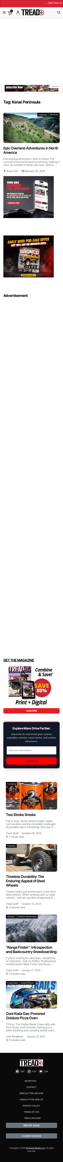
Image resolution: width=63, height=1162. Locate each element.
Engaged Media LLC (35, 1148)
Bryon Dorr (12, 171)
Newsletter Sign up (31, 1099)
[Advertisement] (31, 50)
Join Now (31, 761)
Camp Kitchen (27, 983)
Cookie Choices (31, 1135)
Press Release (32, 1118)
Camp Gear (12, 983)
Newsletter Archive (31, 1093)
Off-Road (54, 114)
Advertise (30, 1081)
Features (43, 114)
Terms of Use (31, 1112)
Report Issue (31, 1125)
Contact (31, 1087)
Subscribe (31, 710)
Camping (11, 784)
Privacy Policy (31, 1105)
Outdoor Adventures (27, 916)
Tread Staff (12, 833)
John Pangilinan (14, 1036)
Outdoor (11, 916)
